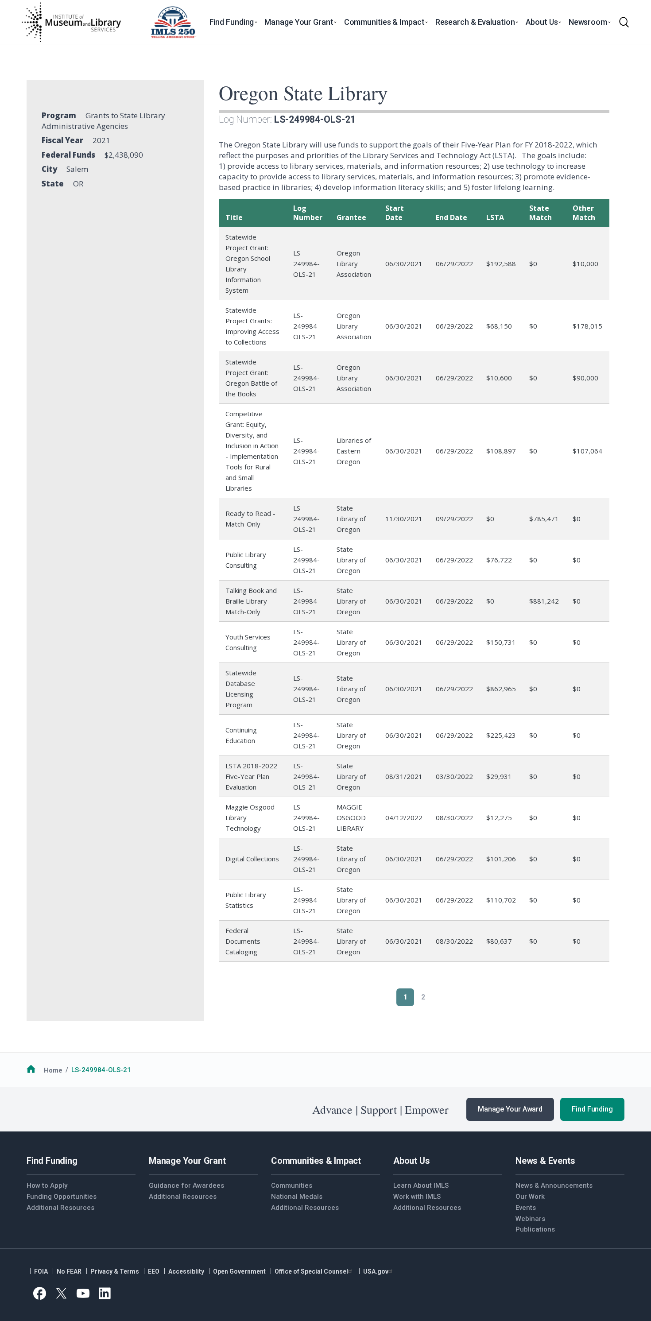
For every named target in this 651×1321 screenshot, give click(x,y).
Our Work (530, 1197)
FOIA (41, 1271)
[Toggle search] (624, 22)
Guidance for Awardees (186, 1185)
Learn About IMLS (421, 1185)
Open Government (239, 1271)
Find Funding (592, 1109)
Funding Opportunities (62, 1197)
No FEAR (69, 1271)
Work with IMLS (417, 1197)
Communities (291, 1185)
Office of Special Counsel (311, 1271)
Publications (535, 1229)
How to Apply (47, 1185)
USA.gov (375, 1271)
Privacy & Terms (114, 1271)
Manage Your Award (510, 1109)
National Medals (296, 1197)
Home (53, 1070)
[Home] (71, 22)
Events (525, 1208)
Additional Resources (60, 1208)
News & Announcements (554, 1185)
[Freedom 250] (173, 22)
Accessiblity (186, 1271)
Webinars (530, 1219)
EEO (153, 1271)
